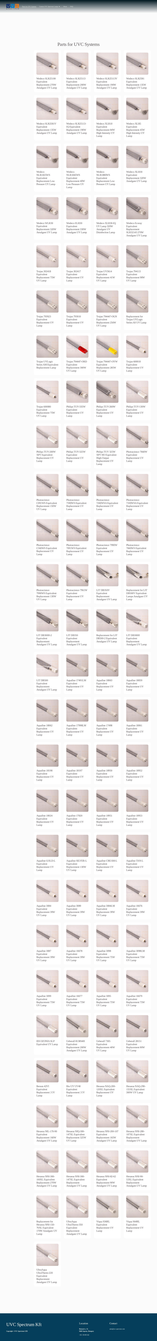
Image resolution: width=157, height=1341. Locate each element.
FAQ (71, 6)
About (65, 6)
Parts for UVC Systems (29, 6)
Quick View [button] (47, 71)
